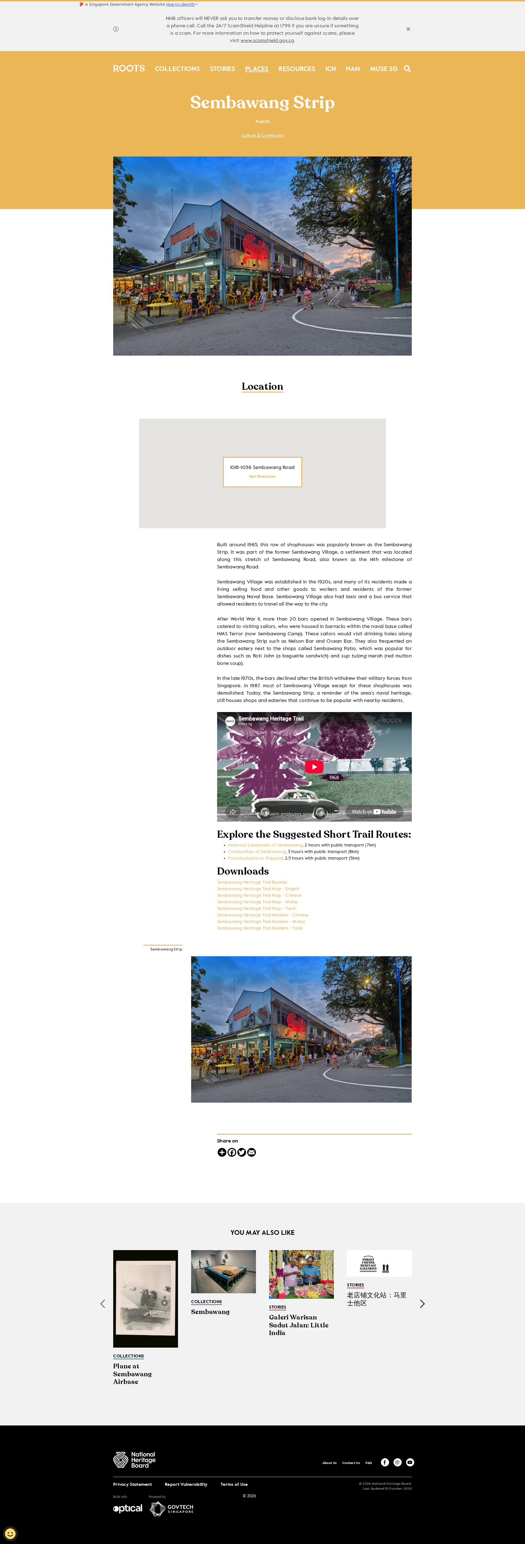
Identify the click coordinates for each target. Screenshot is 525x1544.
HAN (353, 68)
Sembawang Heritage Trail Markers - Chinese (263, 915)
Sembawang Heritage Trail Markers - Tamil (259, 928)
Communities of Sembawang (257, 852)
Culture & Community (262, 136)
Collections (177, 68)
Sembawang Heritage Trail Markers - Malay (261, 922)
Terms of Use (234, 1485)
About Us (329, 1463)
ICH (330, 68)
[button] (422, 1304)
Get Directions (262, 477)
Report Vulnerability (186, 1485)
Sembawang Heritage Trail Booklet (252, 882)
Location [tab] (262, 387)
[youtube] (410, 1462)
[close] (408, 30)
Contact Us (351, 1463)
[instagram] (397, 1462)
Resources (297, 68)
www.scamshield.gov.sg (267, 40)
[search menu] (407, 65)
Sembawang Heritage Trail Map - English (258, 889)
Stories (222, 68)
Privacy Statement (132, 1485)
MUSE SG (384, 68)
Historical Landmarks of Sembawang (265, 845)
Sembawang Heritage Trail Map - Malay (257, 902)
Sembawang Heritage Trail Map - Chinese (259, 895)
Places (257, 68)
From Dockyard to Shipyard (255, 858)
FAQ (369, 1463)
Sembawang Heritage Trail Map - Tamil (256, 909)
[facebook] (385, 1462)
